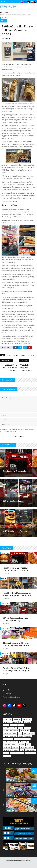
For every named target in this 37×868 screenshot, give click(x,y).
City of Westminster (10, 728)
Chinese (20, 725)
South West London (27, 747)
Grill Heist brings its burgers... (15, 531)
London (16, 355)
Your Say (4, 18)
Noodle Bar (13, 742)
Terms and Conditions (11, 697)
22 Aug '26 (6, 573)
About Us (3, 1)
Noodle (6, 742)
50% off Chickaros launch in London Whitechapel (15, 619)
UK (12, 753)
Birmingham (27, 719)
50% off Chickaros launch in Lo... (16, 501)
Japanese (13, 736)
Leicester (28, 736)
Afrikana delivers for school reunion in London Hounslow (15, 14)
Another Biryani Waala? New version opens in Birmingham (17, 669)
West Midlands (30, 753)
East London (14, 730)
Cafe (21, 722)
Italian (6, 736)
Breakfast (7, 722)
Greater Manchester (10, 733)
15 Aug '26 (6, 623)
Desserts (27, 728)
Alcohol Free (7, 719)
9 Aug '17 (3, 21)
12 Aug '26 (6, 648)
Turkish (6, 753)
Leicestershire (8, 739)
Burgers (14, 722)
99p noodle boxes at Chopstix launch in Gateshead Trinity (16, 644)
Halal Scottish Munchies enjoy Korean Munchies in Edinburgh (17, 594)
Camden (27, 722)
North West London (10, 744)
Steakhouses (8, 750)
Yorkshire (7, 756)
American (17, 719)
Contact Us (11, 1)
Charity (6, 725)
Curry (20, 728)
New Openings (5, 553)
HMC (25, 733)
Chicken (13, 725)
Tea (22, 750)
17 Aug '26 (6, 598)
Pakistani (21, 744)
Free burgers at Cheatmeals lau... (16, 471)
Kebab (21, 736)
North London (24, 742)
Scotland (15, 747)
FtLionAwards (25, 730)
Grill (20, 733)
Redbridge (7, 747)
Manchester (25, 739)
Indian (31, 733)
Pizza (28, 744)
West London (31, 355)
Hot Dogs (9, 355)
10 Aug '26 (6, 674)
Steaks (16, 750)
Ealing (6, 730)
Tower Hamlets (30, 750)
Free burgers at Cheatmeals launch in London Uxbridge (15, 569)
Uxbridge (23, 355)
